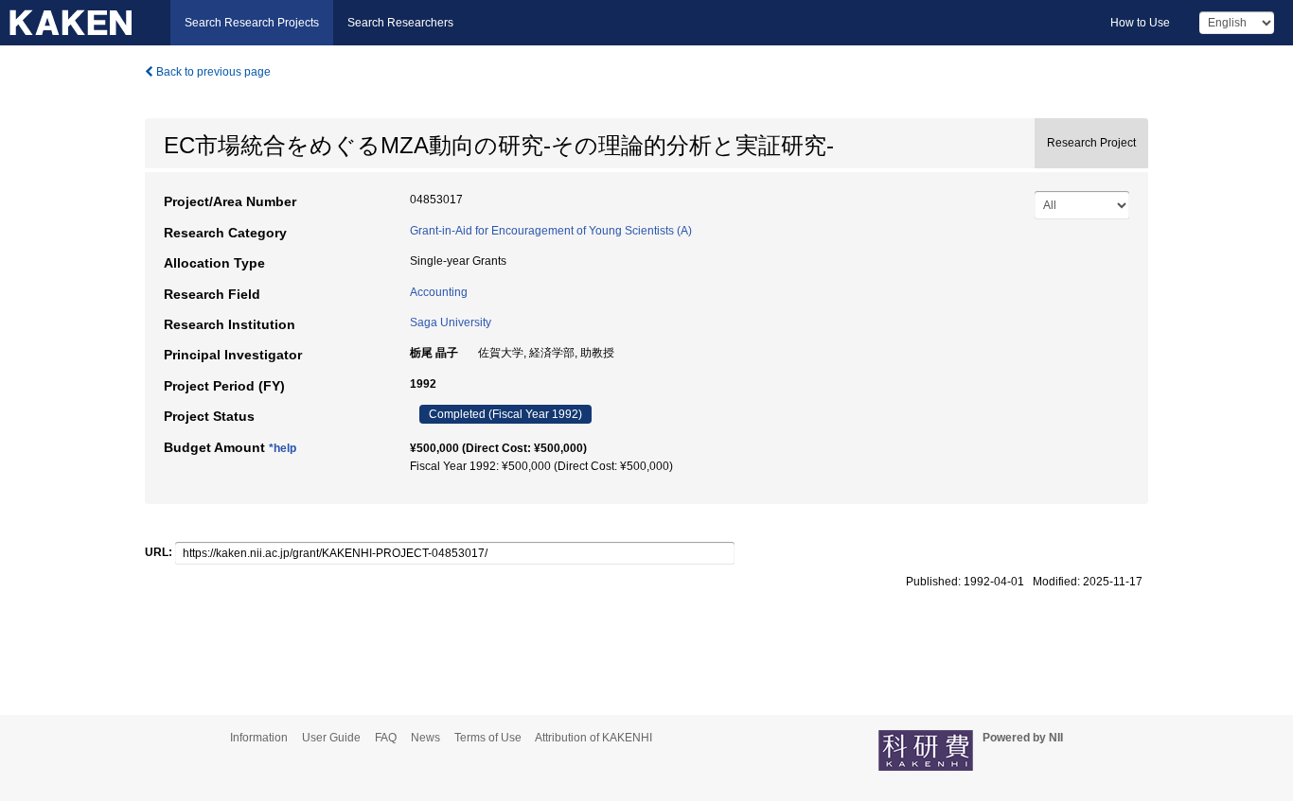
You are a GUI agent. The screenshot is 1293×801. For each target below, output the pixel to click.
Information (259, 737)
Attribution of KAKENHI (593, 737)
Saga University (450, 322)
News (425, 737)
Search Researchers (400, 22)
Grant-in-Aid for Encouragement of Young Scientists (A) (551, 230)
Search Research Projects (252, 22)
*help (282, 448)
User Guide (331, 737)
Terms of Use (488, 737)
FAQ (386, 737)
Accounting (439, 292)
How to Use (1140, 22)
